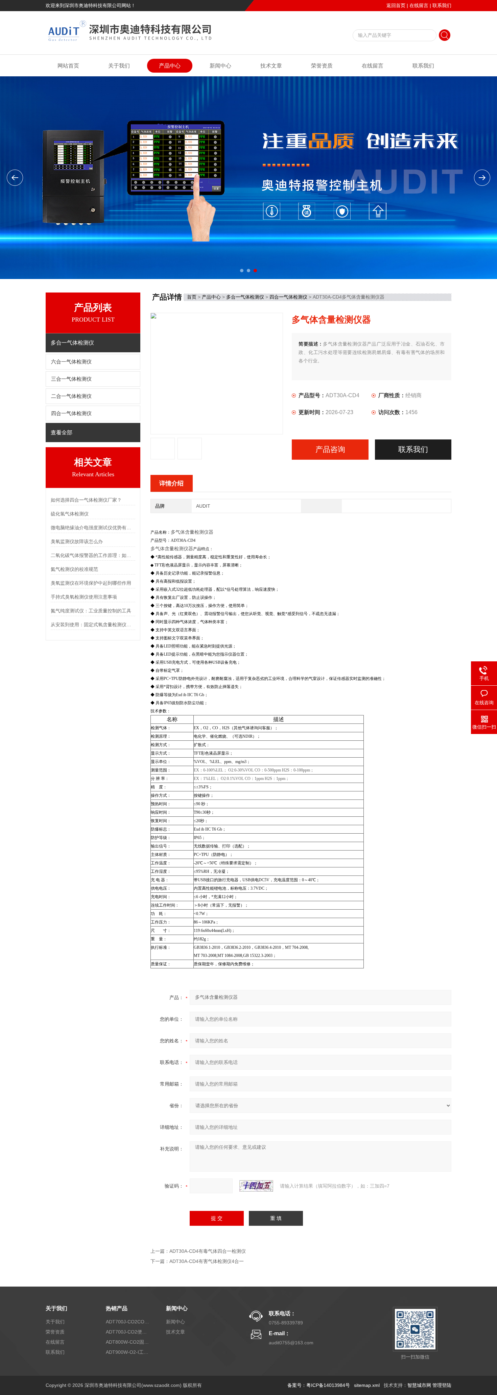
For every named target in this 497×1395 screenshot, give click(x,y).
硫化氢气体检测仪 (70, 513)
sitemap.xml (367, 1385)
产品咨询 (330, 449)
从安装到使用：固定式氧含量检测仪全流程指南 (93, 624)
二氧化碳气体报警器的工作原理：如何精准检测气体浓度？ (93, 555)
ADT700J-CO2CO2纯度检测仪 (128, 1321)
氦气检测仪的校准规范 (74, 569)
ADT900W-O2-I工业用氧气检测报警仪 (128, 1352)
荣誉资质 (322, 66)
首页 (191, 297)
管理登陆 (441, 1385)
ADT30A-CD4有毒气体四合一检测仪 (207, 1251)
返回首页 (395, 5)
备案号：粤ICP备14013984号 (318, 1385)
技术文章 (271, 66)
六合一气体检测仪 (71, 361)
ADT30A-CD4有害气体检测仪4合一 (206, 1261)
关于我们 (119, 66)
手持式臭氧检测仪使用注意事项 (84, 597)
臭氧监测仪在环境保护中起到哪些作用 (91, 583)
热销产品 (116, 1308)
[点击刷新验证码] (256, 1186)
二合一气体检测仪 (71, 396)
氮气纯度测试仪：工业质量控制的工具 (91, 610)
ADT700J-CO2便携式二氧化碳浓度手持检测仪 (128, 1332)
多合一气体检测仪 (245, 297)
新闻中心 (220, 66)
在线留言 (418, 5)
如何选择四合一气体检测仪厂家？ (86, 500)
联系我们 (441, 5)
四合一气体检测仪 (71, 413)
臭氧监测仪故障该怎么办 (77, 541)
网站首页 (68, 66)
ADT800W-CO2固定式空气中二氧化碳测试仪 (128, 1342)
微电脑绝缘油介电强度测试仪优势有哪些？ (93, 527)
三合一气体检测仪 (71, 379)
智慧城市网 (419, 1385)
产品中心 (170, 66)
